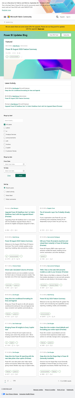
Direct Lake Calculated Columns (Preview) (19, 270)
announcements (14, 56)
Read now (41, 29)
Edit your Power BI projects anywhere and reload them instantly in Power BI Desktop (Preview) (54, 243)
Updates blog (9, 22)
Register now (6, 10)
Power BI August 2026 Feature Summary (21, 49)
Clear (9, 175)
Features (8, 314)
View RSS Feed (54, 35)
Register (62, 17)
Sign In (68, 17)
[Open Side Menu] (5, 16)
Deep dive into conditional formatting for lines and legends (22, 90)
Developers (44, 285)
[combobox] (13, 164)
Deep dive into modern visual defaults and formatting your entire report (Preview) (54, 328)
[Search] (57, 17)
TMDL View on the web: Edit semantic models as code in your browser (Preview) (54, 271)
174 (14, 381)
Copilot (12, 342)
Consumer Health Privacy (26, 394)
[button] (24, 164)
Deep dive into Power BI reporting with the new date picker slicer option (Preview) (19, 357)
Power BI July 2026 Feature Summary (52, 298)
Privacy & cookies (50, 390)
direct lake (8, 285)
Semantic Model (54, 285)
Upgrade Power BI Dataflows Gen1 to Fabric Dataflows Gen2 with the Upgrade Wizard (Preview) (33, 106)
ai (7, 56)
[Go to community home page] (20, 17)
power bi (43, 256)
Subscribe (66, 35)
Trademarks (70, 390)
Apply (20, 175)
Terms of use (61, 390)
